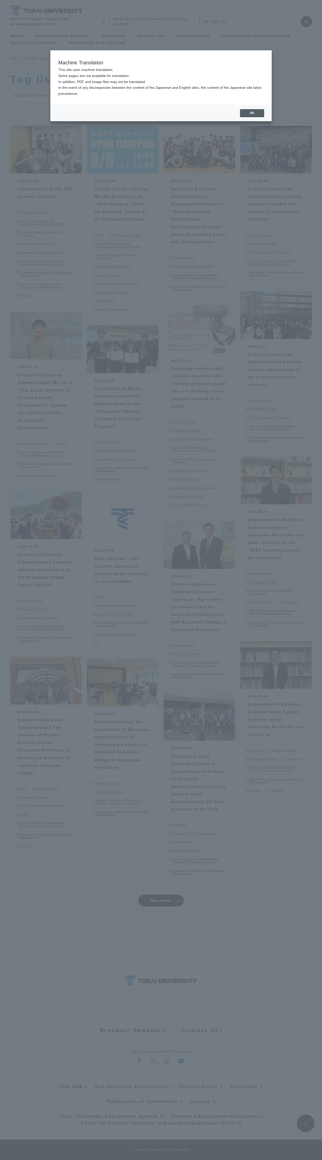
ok (252, 113)
